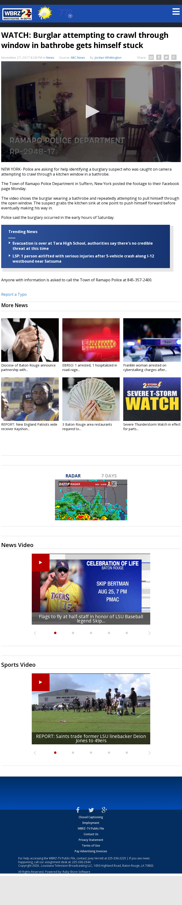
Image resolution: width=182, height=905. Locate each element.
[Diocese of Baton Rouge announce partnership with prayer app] (30, 340)
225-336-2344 (81, 862)
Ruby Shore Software (76, 872)
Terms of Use (91, 845)
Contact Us (91, 834)
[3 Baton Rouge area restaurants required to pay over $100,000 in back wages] (91, 399)
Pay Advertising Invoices (91, 851)
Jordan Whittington (108, 57)
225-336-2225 (117, 858)
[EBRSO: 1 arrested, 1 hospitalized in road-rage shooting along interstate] (91, 340)
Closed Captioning (91, 817)
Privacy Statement (91, 840)
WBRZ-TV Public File (91, 828)
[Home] (17, 14)
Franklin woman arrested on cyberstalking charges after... (145, 367)
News (50, 57)
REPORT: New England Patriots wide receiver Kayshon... (29, 426)
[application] (91, 111)
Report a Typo (14, 294)
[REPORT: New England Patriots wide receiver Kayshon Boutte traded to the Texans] (30, 399)
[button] (91, 111)
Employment (90, 823)
